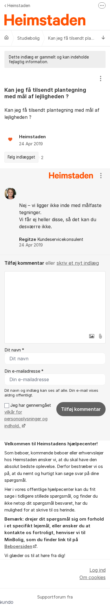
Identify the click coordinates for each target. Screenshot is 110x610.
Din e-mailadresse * (23, 371)
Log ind (97, 570)
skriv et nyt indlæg (78, 263)
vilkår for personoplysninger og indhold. (26, 419)
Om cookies (92, 577)
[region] (55, 118)
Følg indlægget (21, 157)
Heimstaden (18, 5)
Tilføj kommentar (81, 409)
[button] (91, 336)
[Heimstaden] (6, 37)
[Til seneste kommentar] (103, 38)
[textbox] (55, 300)
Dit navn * (14, 350)
